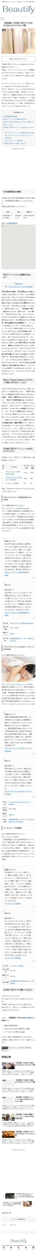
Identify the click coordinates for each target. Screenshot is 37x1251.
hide (22, 112)
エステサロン (14, 1047)
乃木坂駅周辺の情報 (10, 116)
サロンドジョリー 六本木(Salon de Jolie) (19, 132)
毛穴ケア (6, 1050)
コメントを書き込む (18, 1219)
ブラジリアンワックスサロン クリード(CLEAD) (19, 684)
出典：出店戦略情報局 (9, 223)
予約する (12, 633)
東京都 (29, 1047)
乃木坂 (5, 1047)
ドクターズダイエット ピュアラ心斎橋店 (20, 286)
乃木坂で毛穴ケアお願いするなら (14, 143)
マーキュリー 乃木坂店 (13, 141)
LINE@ (29, 1018)
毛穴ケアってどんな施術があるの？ (15, 119)
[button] (33, 650)
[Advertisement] (18, 168)
